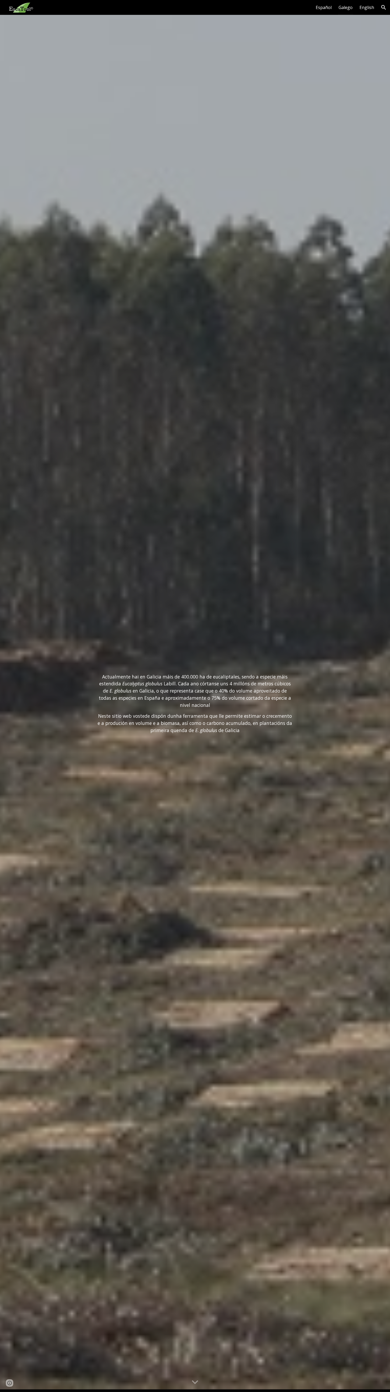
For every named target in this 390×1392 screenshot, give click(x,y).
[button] (383, 7)
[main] (195, 703)
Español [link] (324, 7)
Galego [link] (346, 7)
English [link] (366, 7)
